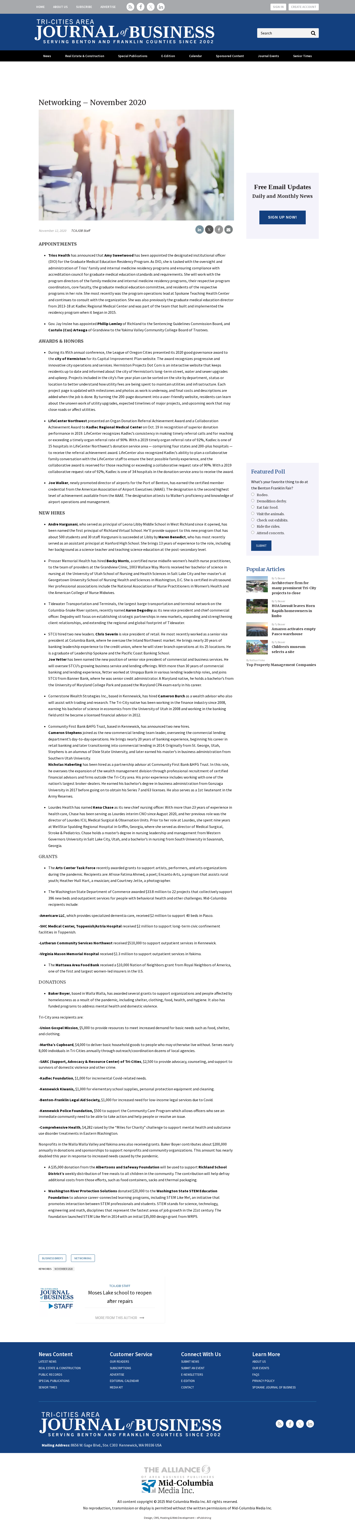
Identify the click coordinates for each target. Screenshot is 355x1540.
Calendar (195, 56)
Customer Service (131, 1354)
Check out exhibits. (272, 520)
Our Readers (119, 1362)
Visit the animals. (270, 514)
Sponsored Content (230, 56)
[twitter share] (209, 229)
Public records (50, 1375)
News (47, 56)
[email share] (228, 229)
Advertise (108, 7)
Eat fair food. (267, 507)
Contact (187, 1387)
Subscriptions (120, 1368)
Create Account (303, 7)
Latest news (47, 1362)
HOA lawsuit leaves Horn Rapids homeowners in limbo (293, 611)
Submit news (190, 1362)
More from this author (116, 1318)
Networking (83, 1258)
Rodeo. (262, 495)
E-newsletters (192, 1375)
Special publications (54, 1381)
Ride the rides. (268, 526)
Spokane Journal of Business (274, 1387)
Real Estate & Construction (84, 56)
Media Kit (116, 1387)
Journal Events (268, 56)
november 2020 (64, 1269)
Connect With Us (201, 1354)
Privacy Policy (263, 1381)
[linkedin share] (199, 229)
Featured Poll (268, 471)
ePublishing (204, 1518)
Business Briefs (52, 1258)
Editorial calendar (124, 1381)
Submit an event (193, 1368)
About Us (60, 7)
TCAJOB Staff (80, 230)
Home (40, 7)
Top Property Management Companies (281, 665)
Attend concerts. (270, 533)
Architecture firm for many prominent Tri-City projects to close (294, 588)
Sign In (278, 7)
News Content (56, 1354)
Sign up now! (282, 217)
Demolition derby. (272, 501)
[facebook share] (219, 229)
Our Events (260, 1368)
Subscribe (84, 7)
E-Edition (168, 56)
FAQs (255, 1375)
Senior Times (302, 56)
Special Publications (132, 56)
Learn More (266, 1354)
